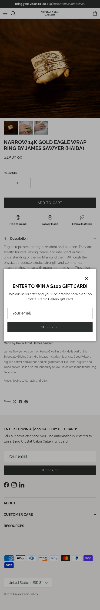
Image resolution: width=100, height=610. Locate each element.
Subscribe (50, 327)
